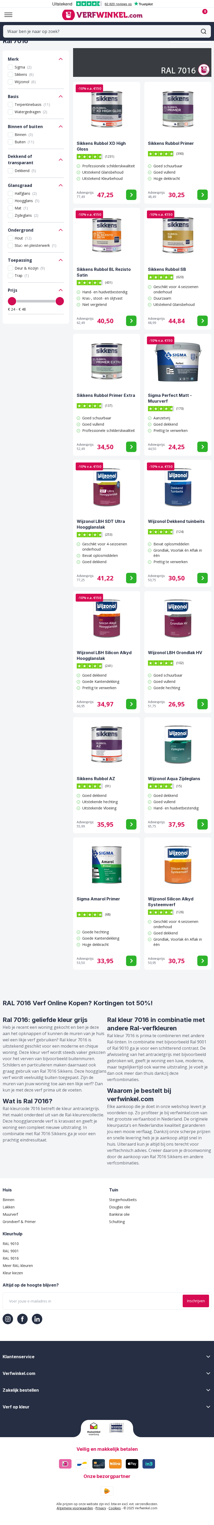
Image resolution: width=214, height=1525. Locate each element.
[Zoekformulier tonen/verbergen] (203, 31)
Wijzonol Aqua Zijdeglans (174, 778)
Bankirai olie (119, 1214)
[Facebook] (22, 1319)
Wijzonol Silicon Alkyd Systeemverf (170, 901)
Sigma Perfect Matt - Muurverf (170, 398)
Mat (21, 207)
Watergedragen (31, 111)
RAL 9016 (11, 1258)
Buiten (24, 141)
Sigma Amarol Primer (98, 898)
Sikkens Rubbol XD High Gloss (101, 146)
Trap (22, 275)
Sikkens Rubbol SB (167, 269)
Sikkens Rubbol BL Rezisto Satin (104, 272)
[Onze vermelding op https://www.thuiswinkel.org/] (96, 1429)
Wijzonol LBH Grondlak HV (175, 652)
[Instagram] (8, 1319)
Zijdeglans (26, 215)
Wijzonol (25, 81)
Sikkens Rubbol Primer (171, 143)
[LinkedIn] (37, 1319)
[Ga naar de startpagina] (102, 15)
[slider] (12, 301)
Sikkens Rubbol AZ (96, 778)
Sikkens (24, 74)
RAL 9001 (11, 1250)
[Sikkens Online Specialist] (118, 1428)
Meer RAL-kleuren (18, 1265)
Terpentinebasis (32, 104)
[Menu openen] (6, 15)
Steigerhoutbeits (123, 1199)
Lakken (9, 1206)
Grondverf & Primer (19, 1221)
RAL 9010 (11, 1243)
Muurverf (10, 1214)
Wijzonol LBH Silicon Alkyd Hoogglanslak (104, 655)
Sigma (23, 67)
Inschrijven (196, 1300)
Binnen (24, 134)
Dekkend (25, 170)
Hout (23, 238)
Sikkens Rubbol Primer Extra (106, 395)
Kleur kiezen (13, 1272)
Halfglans (26, 193)
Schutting (117, 1221)
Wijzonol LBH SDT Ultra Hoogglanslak (101, 524)
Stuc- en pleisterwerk (35, 245)
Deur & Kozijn (30, 268)
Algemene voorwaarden (75, 1508)
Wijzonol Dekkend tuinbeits (176, 521)
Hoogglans (27, 200)
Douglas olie (119, 1206)
